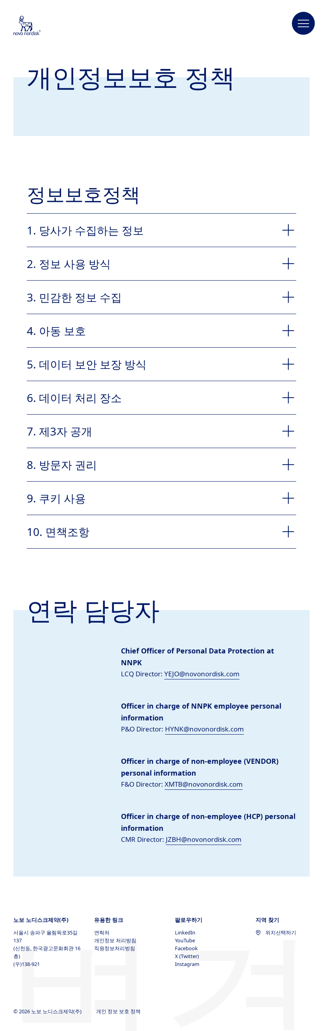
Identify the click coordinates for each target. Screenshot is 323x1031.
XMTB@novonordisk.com (204, 784)
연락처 (102, 932)
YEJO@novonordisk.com (201, 673)
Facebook (186, 948)
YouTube (185, 940)
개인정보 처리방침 (115, 940)
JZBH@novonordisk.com (203, 839)
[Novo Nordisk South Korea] (37, 26)
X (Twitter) (187, 956)
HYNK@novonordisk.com (204, 728)
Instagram (187, 964)
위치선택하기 (280, 932)
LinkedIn (185, 932)
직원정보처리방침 (114, 948)
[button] (304, 23)
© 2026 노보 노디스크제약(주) (48, 1011)
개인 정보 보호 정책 (119, 1011)
